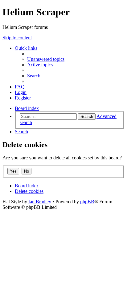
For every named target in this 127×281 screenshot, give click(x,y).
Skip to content (17, 37)
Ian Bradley (39, 201)
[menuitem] (45, 59)
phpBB (87, 201)
